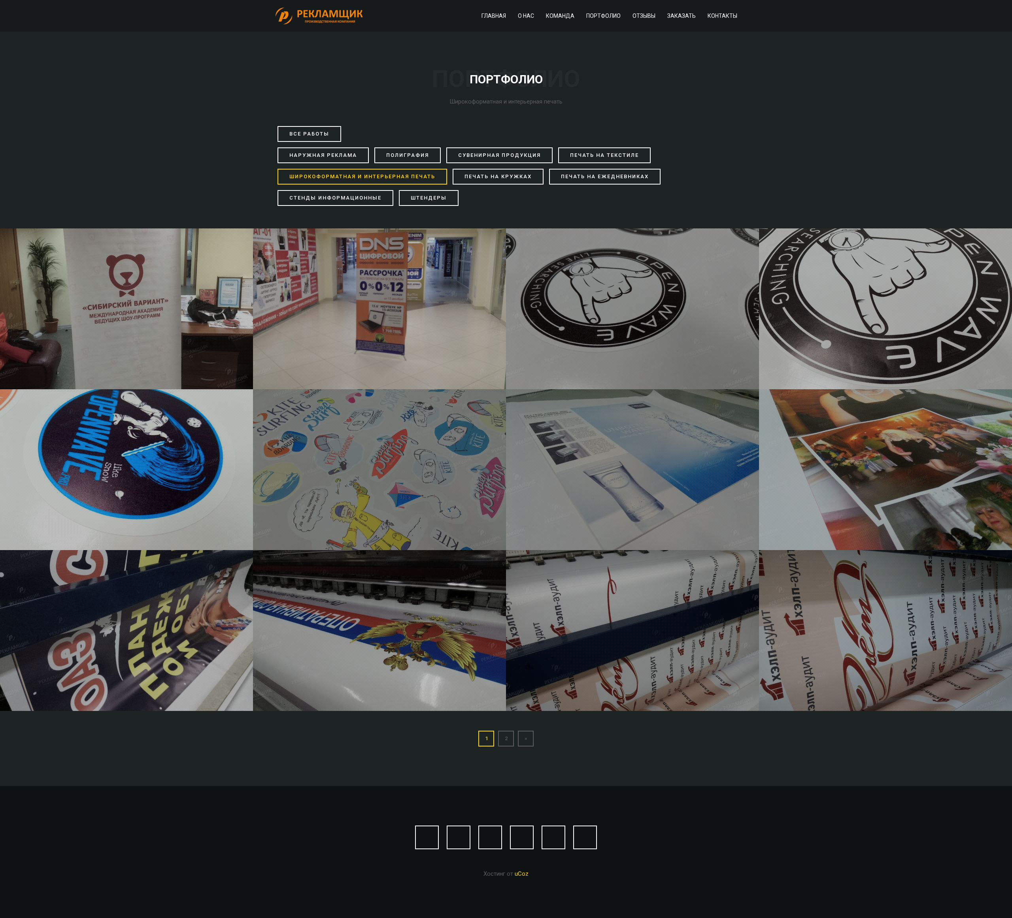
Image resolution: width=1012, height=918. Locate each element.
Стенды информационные (335, 198)
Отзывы (643, 16)
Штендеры (429, 198)
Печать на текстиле (604, 155)
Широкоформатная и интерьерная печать (362, 176)
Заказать (681, 16)
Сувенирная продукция (499, 155)
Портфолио (603, 16)
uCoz (522, 873)
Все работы (309, 134)
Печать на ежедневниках (605, 176)
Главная (493, 16)
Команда (560, 16)
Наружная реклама (323, 155)
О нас (526, 16)
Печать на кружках (498, 176)
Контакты (722, 16)
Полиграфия (407, 155)
